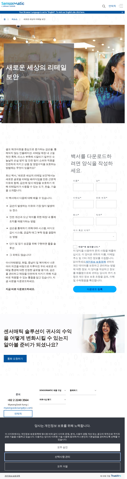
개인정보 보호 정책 (12, 476)
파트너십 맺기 (45, 399)
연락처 (112, 6)
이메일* (77, 197)
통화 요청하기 (15, 358)
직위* (99, 214)
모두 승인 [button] (62, 447)
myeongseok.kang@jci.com (18, 407)
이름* (76, 180)
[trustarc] (116, 476)
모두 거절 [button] (62, 466)
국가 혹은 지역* (81, 230)
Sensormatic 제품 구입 (50, 390)
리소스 (14, 19)
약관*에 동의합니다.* (89, 246)
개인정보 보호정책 (95, 261)
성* (98, 180)
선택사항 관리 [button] (62, 456)
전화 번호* (101, 197)
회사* (76, 214)
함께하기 (73, 390)
